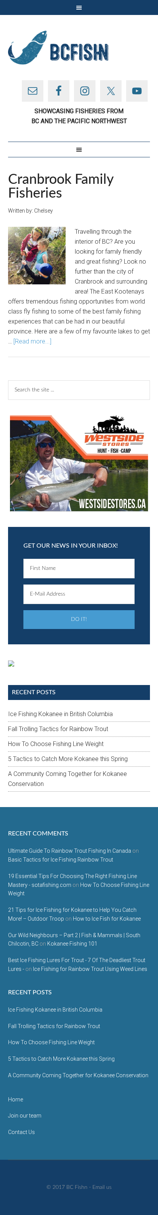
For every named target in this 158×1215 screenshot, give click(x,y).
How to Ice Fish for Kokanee (107, 919)
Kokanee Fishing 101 (72, 944)
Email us (102, 1187)
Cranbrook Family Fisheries (61, 186)
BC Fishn (79, 47)
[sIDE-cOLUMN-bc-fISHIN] (79, 463)
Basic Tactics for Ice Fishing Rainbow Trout (60, 860)
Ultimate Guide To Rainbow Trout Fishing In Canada (69, 851)
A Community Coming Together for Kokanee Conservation (78, 1075)
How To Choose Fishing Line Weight (56, 744)
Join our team (24, 1116)
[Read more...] (32, 341)
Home (15, 1099)
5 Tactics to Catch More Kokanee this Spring (68, 759)
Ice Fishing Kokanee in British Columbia (60, 714)
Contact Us (21, 1132)
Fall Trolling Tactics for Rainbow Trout (58, 729)
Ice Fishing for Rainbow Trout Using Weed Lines (90, 969)
